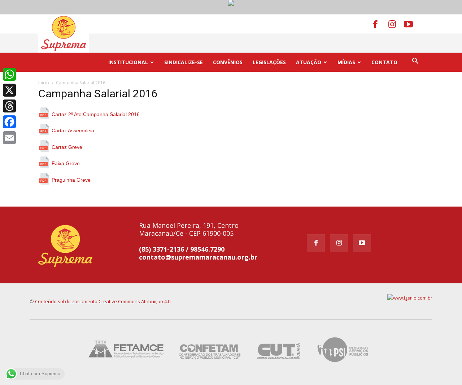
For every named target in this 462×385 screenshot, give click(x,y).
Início (43, 83)
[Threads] (9, 106)
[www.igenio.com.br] (409, 298)
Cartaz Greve (67, 147)
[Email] (9, 138)
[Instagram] (395, 24)
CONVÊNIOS (228, 62)
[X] (9, 90)
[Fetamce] (127, 363)
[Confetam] (209, 363)
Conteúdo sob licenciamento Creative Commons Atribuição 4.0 (102, 301)
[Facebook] (380, 24)
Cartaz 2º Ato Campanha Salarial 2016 (96, 114)
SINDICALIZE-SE (183, 62)
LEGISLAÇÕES (269, 62)
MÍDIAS (346, 62)
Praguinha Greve (71, 180)
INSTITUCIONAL (128, 62)
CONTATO (384, 62)
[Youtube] (411, 24)
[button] (415, 61)
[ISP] (343, 363)
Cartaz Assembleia (73, 130)
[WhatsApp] (9, 74)
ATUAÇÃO (308, 62)
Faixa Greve (66, 163)
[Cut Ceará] (279, 363)
